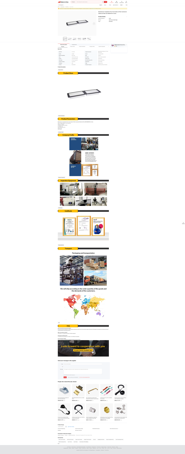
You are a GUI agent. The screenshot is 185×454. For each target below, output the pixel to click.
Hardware (59, 430)
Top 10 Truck (70, 441)
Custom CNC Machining (61, 428)
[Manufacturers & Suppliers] (63, 2)
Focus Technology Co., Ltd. (86, 450)
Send (65, 377)
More (58, 443)
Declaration (102, 450)
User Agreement (98, 450)
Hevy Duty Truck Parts (78, 430)
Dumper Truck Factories (87, 439)
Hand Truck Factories (70, 439)
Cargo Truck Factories (78, 439)
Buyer (105, 4)
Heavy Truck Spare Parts (110, 439)
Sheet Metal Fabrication (96, 428)
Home (58, 6)
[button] (106, 46)
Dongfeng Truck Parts (101, 439)
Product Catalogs (71, 426)
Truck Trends (75, 441)
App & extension (115, 4)
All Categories (61, 4)
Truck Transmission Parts (119, 439)
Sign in (126, 2)
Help (110, 4)
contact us (93, 8)
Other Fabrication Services (114, 428)
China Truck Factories (62, 439)
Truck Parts (66, 6)
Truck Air (94, 439)
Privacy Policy (107, 450)
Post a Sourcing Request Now (85, 377)
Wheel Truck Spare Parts (62, 441)
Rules (126, 4)
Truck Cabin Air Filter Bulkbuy (83, 441)
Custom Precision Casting (79, 428)
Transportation (62, 6)
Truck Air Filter (71, 6)
